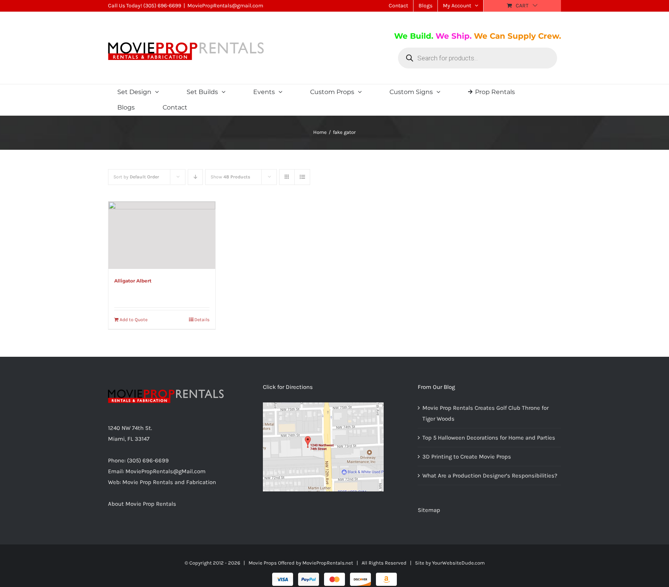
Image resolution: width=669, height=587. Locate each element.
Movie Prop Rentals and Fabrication (169, 482)
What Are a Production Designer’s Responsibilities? (489, 475)
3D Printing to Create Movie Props (466, 456)
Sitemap (429, 510)
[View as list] (302, 177)
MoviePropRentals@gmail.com (225, 5)
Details (201, 319)
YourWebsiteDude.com (458, 563)
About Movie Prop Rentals (142, 503)
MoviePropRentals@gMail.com (165, 471)
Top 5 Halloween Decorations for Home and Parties (488, 437)
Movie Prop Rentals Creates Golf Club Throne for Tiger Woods (485, 413)
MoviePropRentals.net (327, 563)
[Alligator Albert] (161, 235)
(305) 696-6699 (162, 5)
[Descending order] (195, 177)
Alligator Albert (132, 281)
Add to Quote (134, 319)
